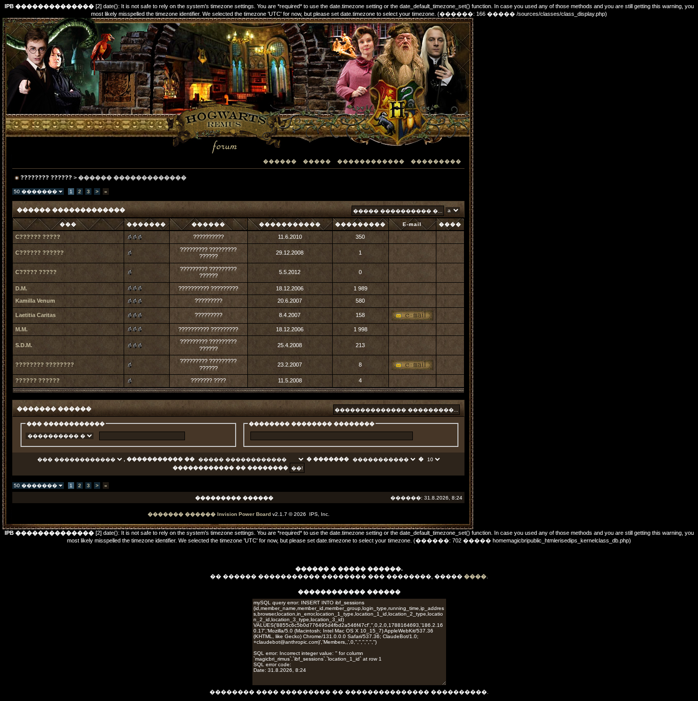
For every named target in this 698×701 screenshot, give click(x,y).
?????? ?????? (37, 380)
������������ (371, 161)
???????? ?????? (46, 177)
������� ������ (182, 514)
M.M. (21, 329)
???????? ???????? (44, 364)
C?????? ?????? (39, 253)
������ (280, 161)
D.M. (21, 288)
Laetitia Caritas (35, 315)
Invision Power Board (244, 514)
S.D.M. (23, 345)
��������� (436, 161)
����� (317, 161)
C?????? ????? (37, 237)
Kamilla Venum (35, 301)
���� (475, 576)
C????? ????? (36, 272)
